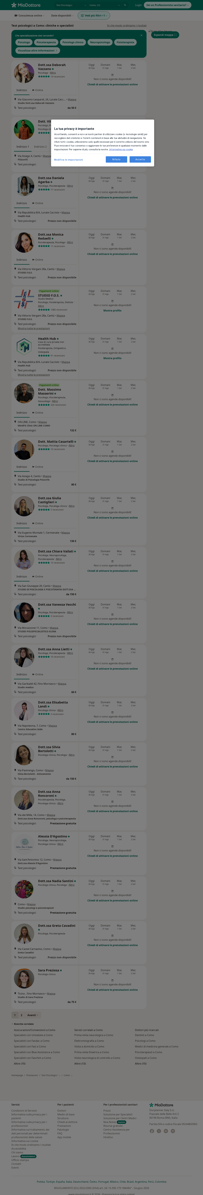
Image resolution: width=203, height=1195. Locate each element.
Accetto (140, 159)
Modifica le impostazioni (68, 159)
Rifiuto (116, 159)
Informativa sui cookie (121, 149)
